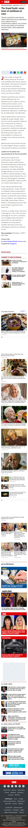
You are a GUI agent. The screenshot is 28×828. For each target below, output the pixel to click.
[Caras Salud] (14, 767)
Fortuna (7, 792)
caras (14, 614)
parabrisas (14, 638)
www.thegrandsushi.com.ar (13, 241)
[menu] (2, 2)
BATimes (17, 795)
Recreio (15, 803)
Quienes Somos (18, 807)
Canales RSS (8, 807)
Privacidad (16, 810)
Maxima (21, 803)
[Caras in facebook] (8, 786)
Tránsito (21, 812)
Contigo (21, 799)
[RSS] (20, 786)
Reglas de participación (10, 812)
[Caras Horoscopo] (14, 774)
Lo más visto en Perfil (10, 724)
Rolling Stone (21, 801)
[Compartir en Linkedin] (21, 72)
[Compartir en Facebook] (11, 72)
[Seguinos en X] (12, 786)
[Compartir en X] (15, 72)
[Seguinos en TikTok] (16, 786)
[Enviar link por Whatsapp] (18, 72)
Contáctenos (7, 810)
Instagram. (13, 244)
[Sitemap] (23, 786)
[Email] (25, 72)
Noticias (14, 790)
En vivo (24, 2)
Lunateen (11, 795)
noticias (14, 569)
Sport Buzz (8, 803)
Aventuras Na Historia (9, 801)
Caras (15, 799)
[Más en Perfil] (10, 564)
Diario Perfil (7, 790)
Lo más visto (6, 684)
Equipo (22, 810)
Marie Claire (21, 790)
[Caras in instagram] (5, 786)
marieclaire (14, 591)
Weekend (13, 792)
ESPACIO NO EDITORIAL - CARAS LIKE (9, 5)
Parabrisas (20, 792)
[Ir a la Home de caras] (6, 2)
